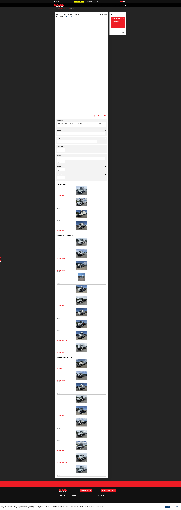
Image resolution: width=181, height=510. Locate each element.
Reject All (172, 506)
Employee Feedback (90, 1)
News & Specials (112, 500)
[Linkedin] (56, 1)
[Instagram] (58, 1)
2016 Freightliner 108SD (61, 258)
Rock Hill (74, 485)
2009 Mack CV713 (59, 368)
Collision (101, 5)
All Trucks (60, 8)
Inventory (56, 8)
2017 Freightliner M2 (60, 207)
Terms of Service (112, 502)
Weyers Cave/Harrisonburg (77, 482)
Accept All (167, 506)
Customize (178, 506)
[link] (94, 116)
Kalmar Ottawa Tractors (88, 502)
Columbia (70, 485)
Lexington (78, 485)
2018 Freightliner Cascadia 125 (62, 462)
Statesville (114, 482)
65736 (82, 134)
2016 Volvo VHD (59, 427)
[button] (97, 1)
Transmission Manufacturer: (59, 149)
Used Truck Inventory (62, 502)
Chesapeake (104, 482)
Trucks (88, 5)
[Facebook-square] (54, 1)
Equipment (106, 5)
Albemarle (119, 482)
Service (96, 5)
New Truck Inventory (62, 500)
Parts (92, 5)
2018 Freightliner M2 (60, 195)
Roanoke (69, 482)
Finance (98, 502)
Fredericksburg (98, 482)
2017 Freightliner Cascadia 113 (62, 340)
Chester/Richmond (87, 482)
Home (84, 5)
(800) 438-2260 (103, 14)
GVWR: (58, 161)
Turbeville (83, 485)
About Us (116, 5)
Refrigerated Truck (66, 8)
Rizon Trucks (86, 500)
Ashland (92, 482)
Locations (121, 5)
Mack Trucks (74, 502)
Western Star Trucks (75, 500)
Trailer (111, 5)
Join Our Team (79, 1)
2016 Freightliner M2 (60, 230)
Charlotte (109, 482)
